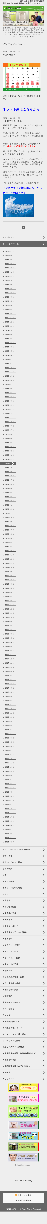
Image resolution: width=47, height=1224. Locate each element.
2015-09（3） (10, 771)
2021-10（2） (10, 467)
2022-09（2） (10, 426)
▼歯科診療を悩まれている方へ (16, 1066)
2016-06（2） (10, 734)
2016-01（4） (10, 755)
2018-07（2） (10, 630)
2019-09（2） (10, 571)
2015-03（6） (10, 796)
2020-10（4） (10, 517)
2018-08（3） (10, 626)
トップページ (8, 237)
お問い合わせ (8, 1009)
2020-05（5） (10, 538)
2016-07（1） (10, 730)
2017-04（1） (10, 692)
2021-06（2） (10, 484)
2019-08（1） (10, 576)
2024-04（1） (10, 355)
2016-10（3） (10, 717)
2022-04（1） (10, 443)
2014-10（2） (10, 817)
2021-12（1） (10, 459)
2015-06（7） (10, 784)
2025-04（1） (10, 305)
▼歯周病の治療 (9, 913)
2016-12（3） (10, 709)
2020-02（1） (10, 551)
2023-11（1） (10, 372)
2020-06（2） (10, 534)
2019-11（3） (10, 563)
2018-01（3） (10, 655)
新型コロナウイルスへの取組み (16, 849)
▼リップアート (9, 1079)
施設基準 (6, 1072)
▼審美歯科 (7, 920)
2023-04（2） (10, 397)
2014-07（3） (10, 829)
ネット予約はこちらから (21, 109)
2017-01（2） (10, 705)
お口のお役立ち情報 (11, 1041)
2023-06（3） (10, 388)
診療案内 (6, 900)
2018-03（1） (10, 646)
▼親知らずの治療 (10, 990)
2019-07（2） (10, 580)
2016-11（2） (10, 713)
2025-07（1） (10, 293)
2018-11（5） (10, 613)
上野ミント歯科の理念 (12, 888)
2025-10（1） (10, 280)
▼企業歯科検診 (9, 1060)
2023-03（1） (10, 401)
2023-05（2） (10, 393)
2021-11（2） (10, 463)
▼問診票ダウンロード (12, 1028)
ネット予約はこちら (14, 193)
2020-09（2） (10, 522)
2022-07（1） (10, 430)
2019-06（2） (10, 584)
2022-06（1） (10, 434)
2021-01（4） (10, 505)
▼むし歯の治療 (9, 907)
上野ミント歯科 (17, 1209)
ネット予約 (7, 869)
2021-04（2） (10, 492)
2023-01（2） (10, 409)
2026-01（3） (10, 272)
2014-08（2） (10, 825)
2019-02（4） (10, 601)
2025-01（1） (10, 318)
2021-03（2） (10, 497)
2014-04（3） (10, 842)
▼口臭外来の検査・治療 (13, 977)
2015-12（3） (10, 759)
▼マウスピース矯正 (11, 945)
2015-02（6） (10, 800)
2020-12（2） (10, 509)
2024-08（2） (10, 339)
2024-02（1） (10, 359)
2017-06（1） (10, 684)
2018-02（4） (10, 651)
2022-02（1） (10, 451)
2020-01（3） (10, 555)
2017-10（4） (10, 667)
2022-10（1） (10, 422)
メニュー (6, 894)
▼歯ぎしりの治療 (10, 964)
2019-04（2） (10, 592)
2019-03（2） (10, 596)
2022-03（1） (10, 447)
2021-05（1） (10, 488)
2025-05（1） (10, 301)
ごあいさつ (7, 856)
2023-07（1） (10, 384)
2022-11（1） (10, 418)
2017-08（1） (10, 675)
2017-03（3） (10, 696)
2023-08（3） (10, 380)
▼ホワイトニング (10, 926)
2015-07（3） (10, 779)
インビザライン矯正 (12, 121)
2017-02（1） (10, 700)
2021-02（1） (10, 501)
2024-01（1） (10, 363)
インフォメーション (11, 244)
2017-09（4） (10, 671)
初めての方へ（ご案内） (13, 862)
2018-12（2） (10, 609)
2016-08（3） (10, 725)
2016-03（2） (10, 746)
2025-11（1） (10, 276)
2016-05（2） (10, 738)
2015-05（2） (10, 788)
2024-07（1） (10, 343)
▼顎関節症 (7, 970)
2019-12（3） (10, 559)
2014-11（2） (10, 813)
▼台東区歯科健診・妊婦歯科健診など (19, 1053)
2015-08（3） (10, 775)
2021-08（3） (10, 476)
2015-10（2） (10, 767)
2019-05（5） (10, 588)
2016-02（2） (10, 750)
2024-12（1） (10, 322)
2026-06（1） (10, 255)
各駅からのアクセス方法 (13, 1047)
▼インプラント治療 (11, 958)
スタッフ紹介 (8, 881)
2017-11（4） (10, 663)
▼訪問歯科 (7, 996)
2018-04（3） (10, 642)
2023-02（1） (10, 405)
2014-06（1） (10, 834)
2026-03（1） (10, 264)
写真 (5, 875)
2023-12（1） (10, 368)
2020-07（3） (10, 530)
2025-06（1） (10, 297)
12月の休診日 (9, 54)
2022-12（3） (10, 413)
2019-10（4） (10, 567)
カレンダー (7, 1015)
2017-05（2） (10, 688)
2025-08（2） (10, 289)
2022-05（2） (10, 438)
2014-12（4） (10, 809)
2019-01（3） (10, 605)
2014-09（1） (10, 821)
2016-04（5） (10, 742)
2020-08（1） (10, 526)
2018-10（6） (10, 617)
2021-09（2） (10, 472)
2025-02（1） (10, 314)
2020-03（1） (10, 547)
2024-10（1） (10, 330)
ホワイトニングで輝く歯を (14, 1034)
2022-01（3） (10, 455)
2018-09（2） (10, 621)
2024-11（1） (10, 326)
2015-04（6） (10, 792)
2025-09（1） (10, 284)
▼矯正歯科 (7, 939)
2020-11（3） (10, 513)
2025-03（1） (10, 309)
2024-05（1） (10, 351)
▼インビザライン (10, 951)
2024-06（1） (10, 347)
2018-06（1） (10, 634)
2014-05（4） (10, 838)
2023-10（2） (10, 376)
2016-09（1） (10, 721)
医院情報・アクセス (11, 1002)
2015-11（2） (10, 763)
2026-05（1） (10, 260)
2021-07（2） (10, 480)
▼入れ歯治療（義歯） (12, 983)
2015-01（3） (10, 804)
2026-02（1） (10, 268)
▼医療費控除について (12, 1021)
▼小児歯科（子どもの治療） (15, 932)
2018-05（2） (10, 638)
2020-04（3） (10, 542)
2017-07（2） (10, 680)
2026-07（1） (10, 251)
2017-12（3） (10, 659)
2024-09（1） (10, 334)
